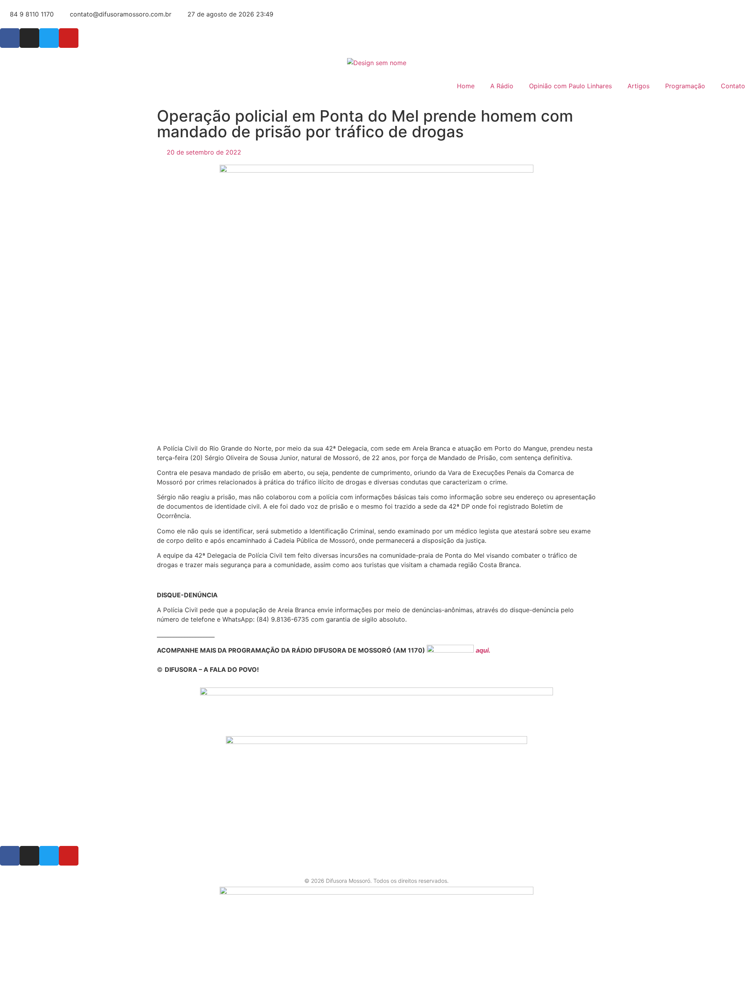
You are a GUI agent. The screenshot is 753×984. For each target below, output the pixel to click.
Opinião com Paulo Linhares (570, 86)
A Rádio (501, 86)
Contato (733, 86)
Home (466, 86)
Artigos (638, 86)
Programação (685, 86)
